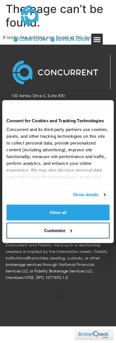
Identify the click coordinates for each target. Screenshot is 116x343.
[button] (97, 39)
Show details (86, 194)
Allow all (58, 212)
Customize (54, 230)
